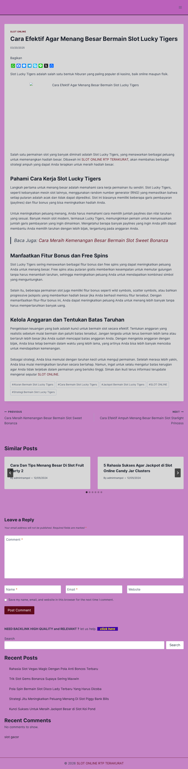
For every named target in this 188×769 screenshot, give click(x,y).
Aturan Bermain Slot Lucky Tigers (32, 384)
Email (72, 589)
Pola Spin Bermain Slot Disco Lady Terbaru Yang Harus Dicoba (55, 689)
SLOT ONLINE (18, 31)
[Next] (178, 472)
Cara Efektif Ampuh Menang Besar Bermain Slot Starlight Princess (142, 417)
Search (9, 638)
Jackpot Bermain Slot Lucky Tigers (123, 384)
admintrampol (22, 477)
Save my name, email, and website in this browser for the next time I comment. (61, 599)
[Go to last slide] (10, 472)
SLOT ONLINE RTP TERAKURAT (105, 159)
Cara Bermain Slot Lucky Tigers (77, 384)
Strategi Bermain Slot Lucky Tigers (33, 392)
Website (134, 589)
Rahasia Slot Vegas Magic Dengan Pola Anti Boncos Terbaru (53, 669)
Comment (14, 539)
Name (11, 589)
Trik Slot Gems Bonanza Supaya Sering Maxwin (44, 679)
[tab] (87, 492)
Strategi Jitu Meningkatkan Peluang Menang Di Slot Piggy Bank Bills (59, 699)
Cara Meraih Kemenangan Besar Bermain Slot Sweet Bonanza (103, 240)
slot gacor (11, 737)
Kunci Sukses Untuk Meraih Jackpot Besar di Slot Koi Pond (52, 709)
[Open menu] (180, 7)
